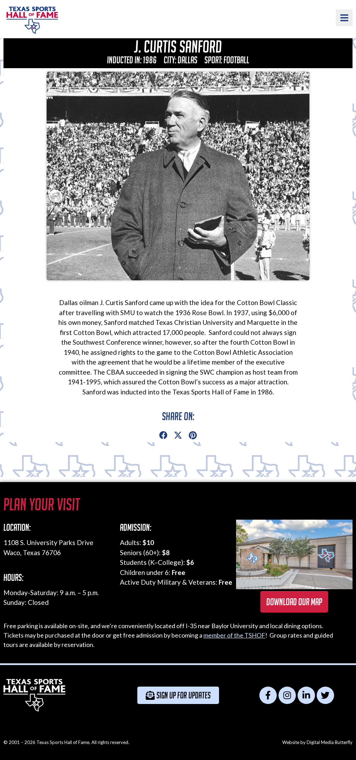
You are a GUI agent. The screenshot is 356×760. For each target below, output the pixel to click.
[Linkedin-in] (306, 695)
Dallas (187, 60)
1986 (150, 60)
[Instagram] (287, 695)
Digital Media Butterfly (330, 742)
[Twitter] (325, 695)
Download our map (294, 602)
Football (236, 60)
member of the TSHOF (234, 635)
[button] (163, 435)
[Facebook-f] (268, 695)
